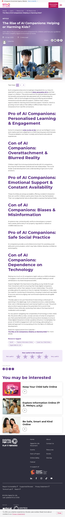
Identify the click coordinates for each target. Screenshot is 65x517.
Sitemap (49, 458)
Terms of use (7, 489)
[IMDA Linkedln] (32, 479)
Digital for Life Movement (34, 444)
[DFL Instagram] (42, 479)
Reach (17, 489)
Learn (12, 11)
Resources (20, 11)
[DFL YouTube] (52, 479)
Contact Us (50, 443)
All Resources (31, 11)
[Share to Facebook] (61, 40)
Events (32, 450)
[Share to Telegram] (55, 40)
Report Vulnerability (9, 486)
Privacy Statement (18, 514)
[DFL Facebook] (37, 479)
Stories (48, 454)
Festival (32, 462)
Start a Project (35, 454)
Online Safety (34, 458)
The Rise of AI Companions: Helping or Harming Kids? (27, 332)
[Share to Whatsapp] (52, 40)
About (48, 439)
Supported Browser (26, 486)
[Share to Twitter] (58, 40)
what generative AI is (40, 92)
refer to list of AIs (29, 130)
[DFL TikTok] (47, 479)
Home (5, 11)
